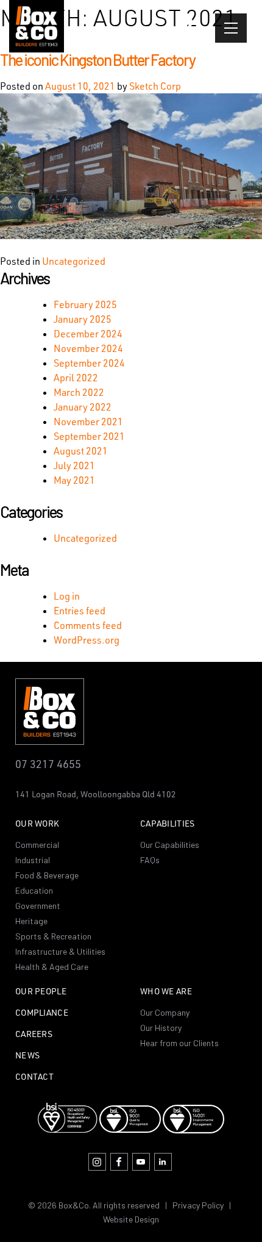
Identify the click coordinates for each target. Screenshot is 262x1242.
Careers (33, 1034)
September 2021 (89, 436)
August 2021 (81, 451)
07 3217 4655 (48, 763)
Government (37, 905)
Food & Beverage (47, 875)
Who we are (166, 991)
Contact (34, 1077)
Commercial (37, 844)
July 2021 (74, 465)
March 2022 (79, 392)
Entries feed (79, 611)
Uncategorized (73, 261)
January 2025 (83, 319)
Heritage (31, 921)
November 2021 (88, 421)
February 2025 (85, 304)
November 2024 (88, 348)
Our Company (164, 1012)
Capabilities (167, 823)
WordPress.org (86, 640)
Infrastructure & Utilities (60, 951)
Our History (161, 1027)
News (27, 1055)
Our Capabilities (169, 844)
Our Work (37, 823)
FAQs (150, 860)
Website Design (131, 1219)
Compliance (41, 1013)
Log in (67, 596)
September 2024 (89, 363)
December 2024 (88, 334)
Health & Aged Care (51, 966)
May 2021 (74, 480)
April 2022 (76, 378)
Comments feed (88, 625)
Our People (40, 991)
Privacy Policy (198, 1205)
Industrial (32, 860)
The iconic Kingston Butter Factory (97, 59)
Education (34, 890)
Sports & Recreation (53, 936)
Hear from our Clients (179, 1043)
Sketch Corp (155, 86)
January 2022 (83, 407)
